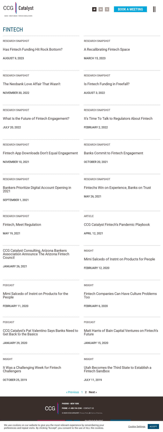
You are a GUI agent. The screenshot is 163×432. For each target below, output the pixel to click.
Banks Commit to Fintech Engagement (113, 153)
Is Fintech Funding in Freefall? (106, 84)
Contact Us (89, 408)
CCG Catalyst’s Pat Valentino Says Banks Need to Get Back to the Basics (40, 332)
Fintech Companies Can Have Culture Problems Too (120, 295)
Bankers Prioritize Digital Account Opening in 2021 (37, 189)
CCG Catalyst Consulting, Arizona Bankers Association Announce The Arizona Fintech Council (36, 254)
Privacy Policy (84, 413)
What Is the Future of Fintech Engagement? (36, 119)
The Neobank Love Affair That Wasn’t (31, 84)
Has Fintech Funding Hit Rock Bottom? (32, 49)
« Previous (72, 392)
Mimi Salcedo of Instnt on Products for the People (35, 295)
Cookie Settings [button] (136, 426)
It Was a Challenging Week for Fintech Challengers (32, 369)
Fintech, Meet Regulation (22, 225)
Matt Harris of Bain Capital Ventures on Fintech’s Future (121, 332)
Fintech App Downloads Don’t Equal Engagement (40, 153)
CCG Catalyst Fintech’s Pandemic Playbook (117, 225)
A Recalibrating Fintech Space (107, 49)
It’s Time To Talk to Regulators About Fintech (118, 119)
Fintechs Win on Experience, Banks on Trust (117, 188)
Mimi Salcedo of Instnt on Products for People (119, 259)
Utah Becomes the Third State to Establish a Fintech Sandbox (117, 369)
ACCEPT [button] (153, 426)
